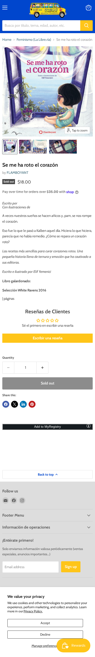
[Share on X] (14, 404)
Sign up (71, 566)
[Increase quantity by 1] (42, 368)
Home (7, 40)
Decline (45, 634)
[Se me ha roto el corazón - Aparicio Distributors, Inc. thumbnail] (10, 146)
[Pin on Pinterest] (32, 404)
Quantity (8, 357)
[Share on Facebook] (5, 404)
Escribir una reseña (47, 338)
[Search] (86, 25)
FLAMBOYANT (17, 173)
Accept (45, 623)
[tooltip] (88, 425)
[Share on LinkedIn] (23, 404)
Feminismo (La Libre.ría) (34, 40)
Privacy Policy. (33, 611)
